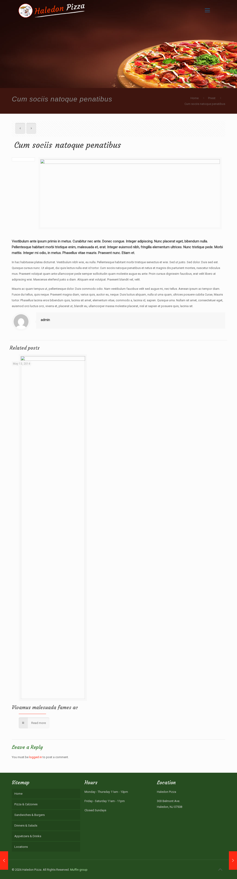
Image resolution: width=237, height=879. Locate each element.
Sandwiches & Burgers (29, 815)
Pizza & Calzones (25, 804)
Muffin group (78, 869)
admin (45, 320)
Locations (21, 846)
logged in (35, 757)
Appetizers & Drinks (27, 836)
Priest (211, 98)
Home (194, 98)
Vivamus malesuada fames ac (45, 707)
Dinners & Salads (25, 825)
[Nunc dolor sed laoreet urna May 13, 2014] (4, 860)
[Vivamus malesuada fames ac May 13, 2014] (233, 860)
